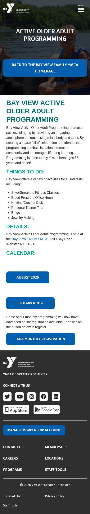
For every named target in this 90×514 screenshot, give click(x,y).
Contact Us (13, 447)
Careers (10, 458)
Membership (56, 447)
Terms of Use (12, 496)
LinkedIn (56, 396)
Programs (12, 469)
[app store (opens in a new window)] (16, 409)
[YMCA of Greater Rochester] (17, 8)
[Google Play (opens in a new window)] (46, 409)
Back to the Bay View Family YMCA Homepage (45, 68)
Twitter (7, 396)
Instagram (32, 396)
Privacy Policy (54, 496)
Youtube (19, 396)
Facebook (44, 396)
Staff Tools (55, 469)
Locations (54, 458)
